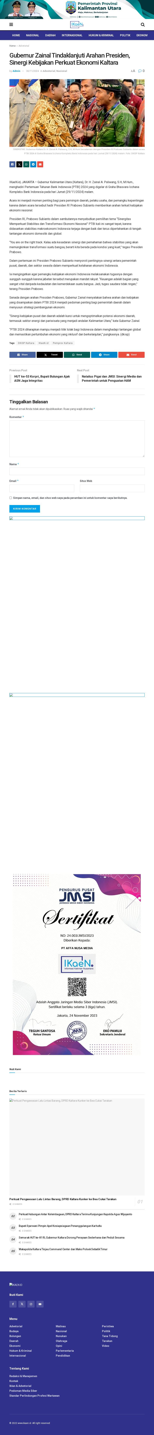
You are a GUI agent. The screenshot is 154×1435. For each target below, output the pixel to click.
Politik (125, 35)
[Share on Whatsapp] (26, 164)
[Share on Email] (40, 164)
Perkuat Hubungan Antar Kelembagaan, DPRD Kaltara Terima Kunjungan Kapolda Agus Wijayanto (75, 1214)
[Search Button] (143, 24)
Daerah (50, 35)
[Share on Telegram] (33, 164)
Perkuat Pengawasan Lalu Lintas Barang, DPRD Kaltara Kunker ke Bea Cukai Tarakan (62, 1199)
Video (105, 1345)
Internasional (72, 35)
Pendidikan (63, 1355)
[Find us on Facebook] (13, 1304)
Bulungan (15, 1336)
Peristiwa (108, 1326)
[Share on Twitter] (19, 164)
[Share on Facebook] (12, 164)
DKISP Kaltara (26, 343)
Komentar (16, 417)
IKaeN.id (44, 343)
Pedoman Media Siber (23, 1390)
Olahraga (61, 1340)
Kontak (13, 1381)
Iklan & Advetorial (20, 1385)
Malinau (61, 1326)
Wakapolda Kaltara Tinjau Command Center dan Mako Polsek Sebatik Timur (63, 1249)
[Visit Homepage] (77, 24)
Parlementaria (65, 1350)
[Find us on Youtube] (40, 1304)
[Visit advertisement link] (77, 9)
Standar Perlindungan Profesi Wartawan (34, 1395)
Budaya (14, 1331)
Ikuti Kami (15, 1069)
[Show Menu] (11, 24)
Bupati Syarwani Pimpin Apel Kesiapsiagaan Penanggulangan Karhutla (60, 1225)
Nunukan (61, 1336)
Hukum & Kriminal (101, 35)
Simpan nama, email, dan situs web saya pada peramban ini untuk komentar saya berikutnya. (70, 497)
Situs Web (86, 480)
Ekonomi (143, 35)
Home (16, 35)
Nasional (32, 35)
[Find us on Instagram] (31, 1304)
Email (14, 481)
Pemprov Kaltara (63, 343)
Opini (59, 1345)
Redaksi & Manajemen (23, 1376)
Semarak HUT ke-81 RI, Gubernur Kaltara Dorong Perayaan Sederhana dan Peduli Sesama (72, 1237)
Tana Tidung (110, 1336)
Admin (16, 71)
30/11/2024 (32, 71)
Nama (14, 464)
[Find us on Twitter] (22, 1304)
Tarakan (107, 1340)
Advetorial (24, 46)
